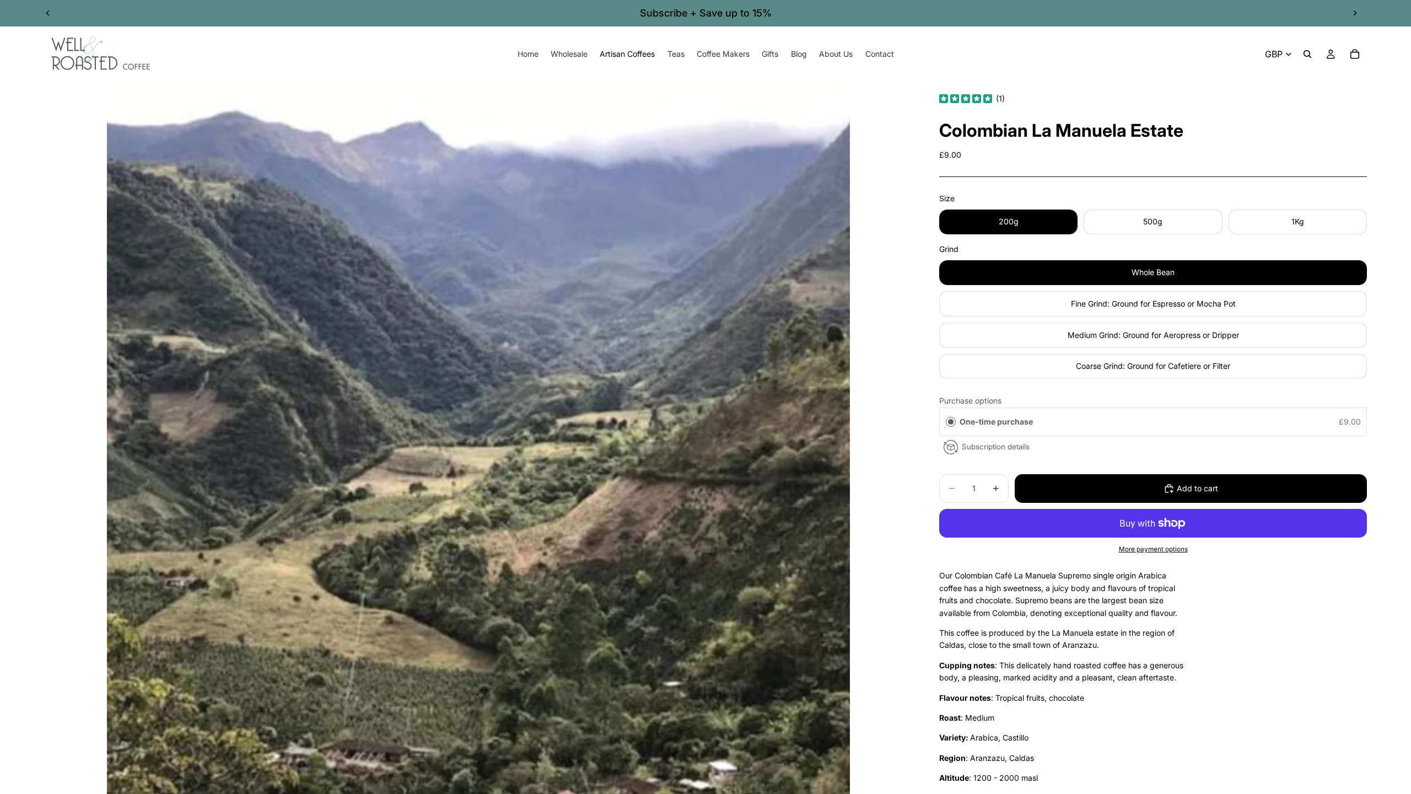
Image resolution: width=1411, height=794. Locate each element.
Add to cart (1197, 488)
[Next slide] (1355, 13)
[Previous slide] (48, 13)
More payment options (1153, 549)
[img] (965, 99)
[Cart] (1355, 54)
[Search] (1307, 54)
